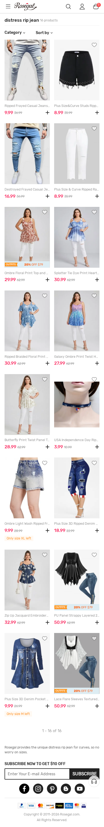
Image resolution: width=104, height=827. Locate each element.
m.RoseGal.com (29, 6)
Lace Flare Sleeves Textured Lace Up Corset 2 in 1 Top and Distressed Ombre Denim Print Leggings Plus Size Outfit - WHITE (77, 699)
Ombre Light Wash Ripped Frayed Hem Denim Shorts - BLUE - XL (27, 524)
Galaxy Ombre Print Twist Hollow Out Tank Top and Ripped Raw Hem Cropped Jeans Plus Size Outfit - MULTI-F (77, 357)
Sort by (42, 32)
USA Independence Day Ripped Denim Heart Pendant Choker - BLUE (77, 440)
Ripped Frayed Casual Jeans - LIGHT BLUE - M (27, 106)
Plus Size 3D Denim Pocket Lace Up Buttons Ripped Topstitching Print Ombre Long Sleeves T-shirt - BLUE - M (27, 699)
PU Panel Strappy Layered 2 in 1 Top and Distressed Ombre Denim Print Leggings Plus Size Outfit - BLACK (77, 615)
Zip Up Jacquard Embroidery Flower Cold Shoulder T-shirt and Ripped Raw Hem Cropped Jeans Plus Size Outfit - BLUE (27, 615)
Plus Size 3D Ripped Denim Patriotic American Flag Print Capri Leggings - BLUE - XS (77, 524)
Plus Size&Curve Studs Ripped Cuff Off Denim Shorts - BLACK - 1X (77, 106)
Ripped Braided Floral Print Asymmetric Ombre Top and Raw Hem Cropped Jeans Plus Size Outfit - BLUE (27, 357)
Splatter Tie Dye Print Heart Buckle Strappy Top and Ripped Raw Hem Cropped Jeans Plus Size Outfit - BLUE (77, 273)
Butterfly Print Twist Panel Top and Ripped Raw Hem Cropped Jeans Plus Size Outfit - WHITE (27, 440)
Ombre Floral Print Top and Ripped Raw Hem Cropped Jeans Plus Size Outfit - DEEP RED (27, 273)
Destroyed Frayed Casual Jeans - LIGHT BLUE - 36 (27, 189)
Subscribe (85, 773)
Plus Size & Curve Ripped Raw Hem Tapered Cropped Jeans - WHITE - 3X (77, 189)
